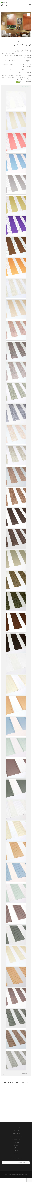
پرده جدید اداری (17, 77)
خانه (30, 42)
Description (25, 87)
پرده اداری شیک (25, 77)
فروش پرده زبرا (10, 75)
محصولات (16, 1145)
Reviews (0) (25, 1074)
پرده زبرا (11, 77)
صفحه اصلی (16, 1143)
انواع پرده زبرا (17, 75)
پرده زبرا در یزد (27, 79)
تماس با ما (16, 1153)
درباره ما (16, 1151)
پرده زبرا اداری (6, 77)
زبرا (27, 42)
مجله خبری (16, 1148)
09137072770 (15, 1134)
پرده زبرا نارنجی (20, 79)
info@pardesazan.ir (15, 1136)
